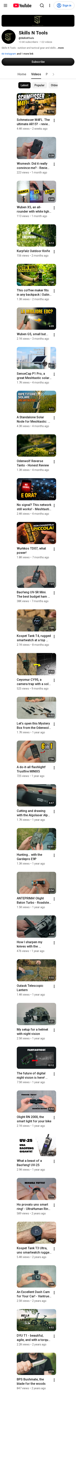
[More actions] (54, 120)
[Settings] (49, 5)
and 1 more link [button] (25, 53)
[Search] (42, 5)
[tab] (22, 74)
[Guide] (5, 5)
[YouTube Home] (22, 5)
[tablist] (38, 74)
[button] (53, 74)
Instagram (10, 53)
